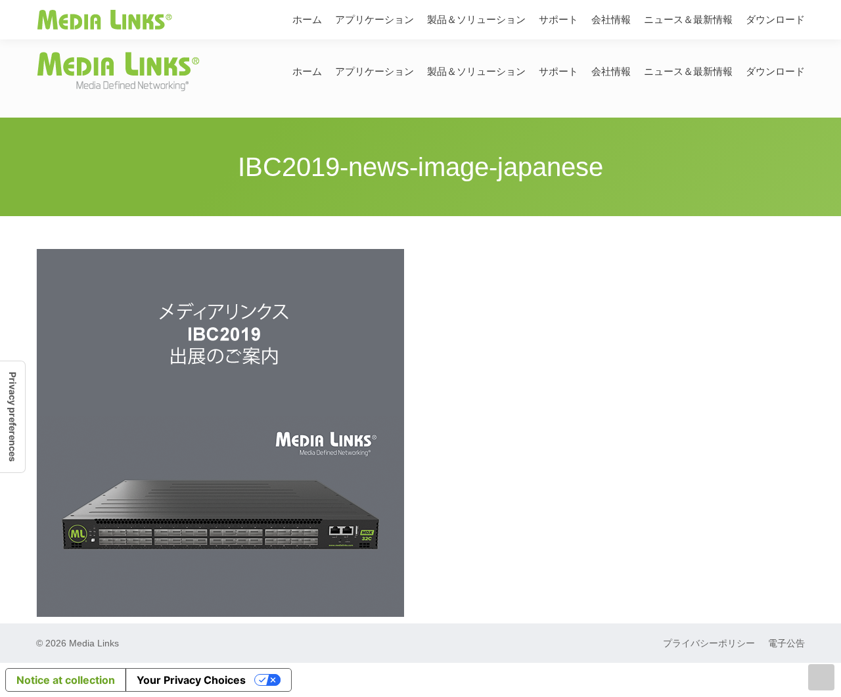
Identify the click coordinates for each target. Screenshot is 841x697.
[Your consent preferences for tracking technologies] (12, 416)
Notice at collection (65, 679)
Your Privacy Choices (191, 679)
